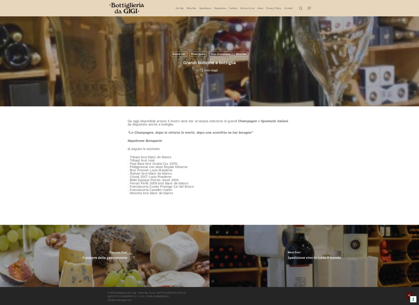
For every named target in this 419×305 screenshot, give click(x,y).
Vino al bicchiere (220, 54)
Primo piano (198, 54)
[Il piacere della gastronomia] (105, 256)
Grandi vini (179, 54)
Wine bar (241, 54)
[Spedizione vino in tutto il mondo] (314, 256)
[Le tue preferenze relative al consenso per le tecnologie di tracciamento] (413, 299)
